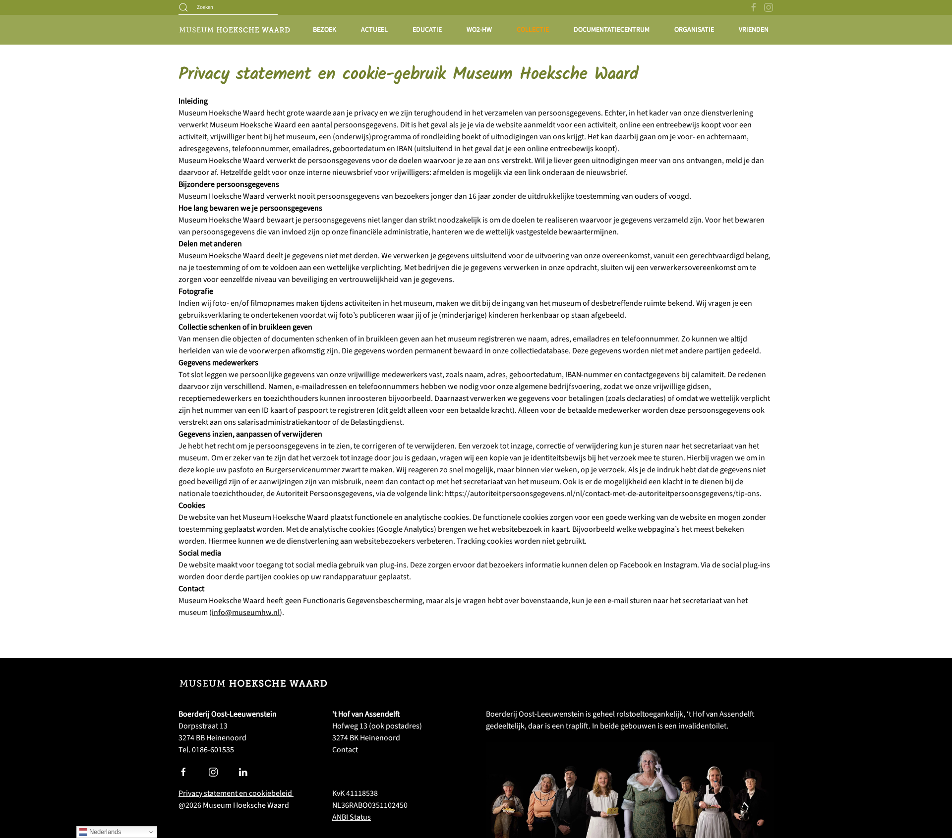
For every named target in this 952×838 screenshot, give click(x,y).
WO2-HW (479, 30)
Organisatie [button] (694, 30)
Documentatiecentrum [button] (612, 30)
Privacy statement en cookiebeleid (236, 793)
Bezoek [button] (324, 30)
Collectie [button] (533, 30)
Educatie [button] (427, 30)
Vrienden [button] (754, 30)
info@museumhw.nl (246, 612)
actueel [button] (374, 30)
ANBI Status (351, 817)
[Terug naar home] (234, 30)
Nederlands (104, 832)
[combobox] (228, 7)
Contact (345, 749)
